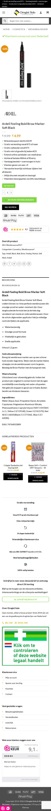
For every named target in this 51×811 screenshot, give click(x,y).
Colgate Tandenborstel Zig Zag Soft (13, 466)
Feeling (29, 253)
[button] (3, 12)
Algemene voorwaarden (21, 804)
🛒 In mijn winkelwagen (19, 200)
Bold (18, 253)
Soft (40, 253)
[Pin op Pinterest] (24, 264)
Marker (35, 253)
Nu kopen (10, 207)
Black (14, 253)
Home (6, 29)
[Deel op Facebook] (9, 264)
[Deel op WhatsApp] (4, 264)
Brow (23, 253)
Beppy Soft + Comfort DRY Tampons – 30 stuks (38, 467)
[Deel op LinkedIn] (29, 264)
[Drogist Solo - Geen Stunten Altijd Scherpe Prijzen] (24, 12)
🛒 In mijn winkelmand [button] (13, 476)
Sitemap (25, 807)
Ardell (8, 253)
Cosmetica (19, 29)
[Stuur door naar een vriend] (19, 264)
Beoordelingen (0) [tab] (11, 285)
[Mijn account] (40, 13)
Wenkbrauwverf (38, 29)
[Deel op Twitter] (14, 264)
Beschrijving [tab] (8, 280)
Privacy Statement (40, 804)
